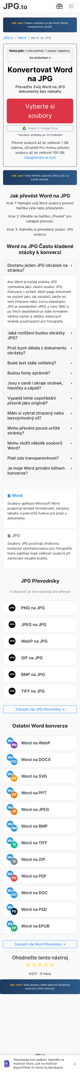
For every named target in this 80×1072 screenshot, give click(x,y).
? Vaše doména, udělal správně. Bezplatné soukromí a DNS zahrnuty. (40, 986)
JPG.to (8, 38)
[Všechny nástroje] (59, 6)
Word (22, 38)
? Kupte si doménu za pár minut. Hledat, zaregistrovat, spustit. (40, 24)
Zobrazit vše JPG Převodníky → (40, 709)
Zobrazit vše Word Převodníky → (40, 944)
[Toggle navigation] (71, 6)
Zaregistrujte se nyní (40, 157)
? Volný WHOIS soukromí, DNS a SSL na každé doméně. (40, 177)
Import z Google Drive (42, 128)
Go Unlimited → (40, 57)
